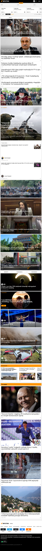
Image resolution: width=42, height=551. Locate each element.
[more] (40, 35)
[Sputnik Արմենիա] (5, 2)
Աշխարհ (10, 526)
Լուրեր (2, 9)
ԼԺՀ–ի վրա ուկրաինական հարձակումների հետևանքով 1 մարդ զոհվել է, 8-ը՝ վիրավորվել (18, 130)
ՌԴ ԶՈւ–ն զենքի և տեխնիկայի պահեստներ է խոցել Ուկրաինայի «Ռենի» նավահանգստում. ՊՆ (17, 137)
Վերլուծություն (16, 526)
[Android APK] (4, 541)
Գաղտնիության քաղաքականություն (19, 537)
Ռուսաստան (4, 365)
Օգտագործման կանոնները (13, 535)
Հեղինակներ (4, 143)
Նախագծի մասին (4, 535)
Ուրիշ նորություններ (30, 9)
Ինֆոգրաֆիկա (23, 526)
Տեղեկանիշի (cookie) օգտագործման (33, 537)
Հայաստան (6, 526)
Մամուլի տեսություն (17, 9)
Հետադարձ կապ (4, 538)
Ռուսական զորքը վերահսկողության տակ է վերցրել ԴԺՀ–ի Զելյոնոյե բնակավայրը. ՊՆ (20, 133)
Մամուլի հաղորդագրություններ (26, 535)
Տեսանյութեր (29, 526)
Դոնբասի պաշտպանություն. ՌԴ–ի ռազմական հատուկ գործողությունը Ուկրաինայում (17, 125)
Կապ (19, 535)
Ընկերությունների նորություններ (7, 537)
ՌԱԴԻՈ (34, 526)
